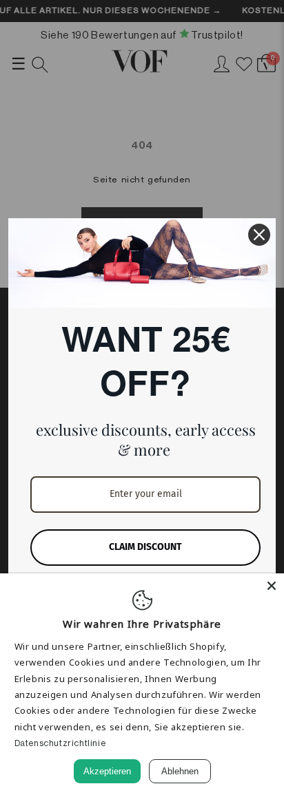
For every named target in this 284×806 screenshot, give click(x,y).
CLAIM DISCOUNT (145, 547)
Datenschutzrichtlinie (60, 743)
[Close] (271, 586)
